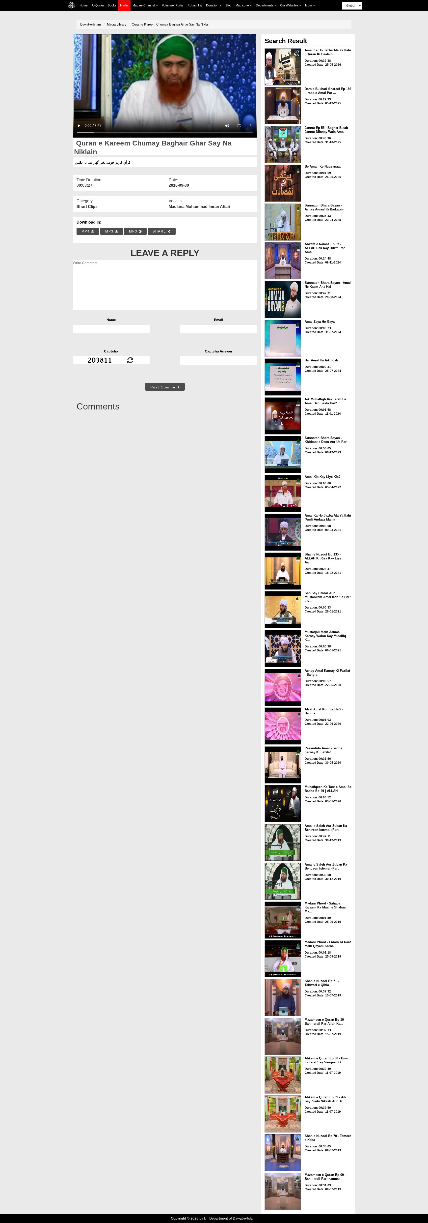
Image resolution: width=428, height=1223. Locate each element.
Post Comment (165, 387)
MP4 (86, 231)
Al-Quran (98, 5)
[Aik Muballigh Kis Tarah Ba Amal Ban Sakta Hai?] (283, 416)
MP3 (110, 231)
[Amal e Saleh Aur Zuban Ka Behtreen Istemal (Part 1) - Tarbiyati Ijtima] (283, 881)
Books (112, 5)
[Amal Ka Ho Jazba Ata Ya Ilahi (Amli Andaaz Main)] (283, 532)
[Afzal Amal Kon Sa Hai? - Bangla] (283, 726)
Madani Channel (144, 5)
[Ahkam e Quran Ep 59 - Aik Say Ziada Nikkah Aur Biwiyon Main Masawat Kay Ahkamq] (283, 1114)
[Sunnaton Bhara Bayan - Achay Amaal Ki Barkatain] (283, 222)
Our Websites (289, 5)
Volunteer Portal (173, 5)
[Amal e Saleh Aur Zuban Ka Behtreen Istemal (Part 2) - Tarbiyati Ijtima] (283, 842)
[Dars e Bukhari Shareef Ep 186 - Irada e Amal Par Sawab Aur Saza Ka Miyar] (283, 105)
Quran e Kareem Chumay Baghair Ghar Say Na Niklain (171, 24)
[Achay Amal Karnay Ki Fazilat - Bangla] (283, 687)
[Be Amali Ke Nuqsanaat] (283, 183)
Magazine (243, 5)
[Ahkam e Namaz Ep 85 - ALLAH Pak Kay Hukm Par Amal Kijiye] (283, 260)
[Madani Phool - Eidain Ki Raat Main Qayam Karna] (283, 958)
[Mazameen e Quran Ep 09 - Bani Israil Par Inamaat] (283, 1191)
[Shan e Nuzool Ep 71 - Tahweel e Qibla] (283, 997)
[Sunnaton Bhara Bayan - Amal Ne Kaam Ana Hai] (283, 299)
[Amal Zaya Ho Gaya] (283, 338)
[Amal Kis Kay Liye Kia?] (283, 493)
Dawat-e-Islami (91, 24)
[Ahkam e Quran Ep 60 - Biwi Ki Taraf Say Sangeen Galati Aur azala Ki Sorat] (283, 1075)
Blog (228, 5)
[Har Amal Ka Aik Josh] (283, 377)
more (309, 5)
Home (84, 5)
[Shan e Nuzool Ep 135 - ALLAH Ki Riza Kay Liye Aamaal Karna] (283, 571)
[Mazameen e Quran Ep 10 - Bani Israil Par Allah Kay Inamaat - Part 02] (283, 1036)
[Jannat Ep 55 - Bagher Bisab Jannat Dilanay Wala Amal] (283, 144)
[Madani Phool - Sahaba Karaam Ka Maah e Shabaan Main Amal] (283, 920)
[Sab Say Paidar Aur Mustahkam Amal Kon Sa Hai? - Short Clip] (283, 609)
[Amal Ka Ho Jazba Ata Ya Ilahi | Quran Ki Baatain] (283, 67)
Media (124, 5)
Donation (212, 5)
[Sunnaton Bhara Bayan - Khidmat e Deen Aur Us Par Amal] (283, 454)
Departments (265, 5)
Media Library (116, 24)
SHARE (160, 231)
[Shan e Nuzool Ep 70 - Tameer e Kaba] (283, 1152)
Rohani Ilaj (194, 5)
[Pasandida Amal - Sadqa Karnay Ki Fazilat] (283, 765)
